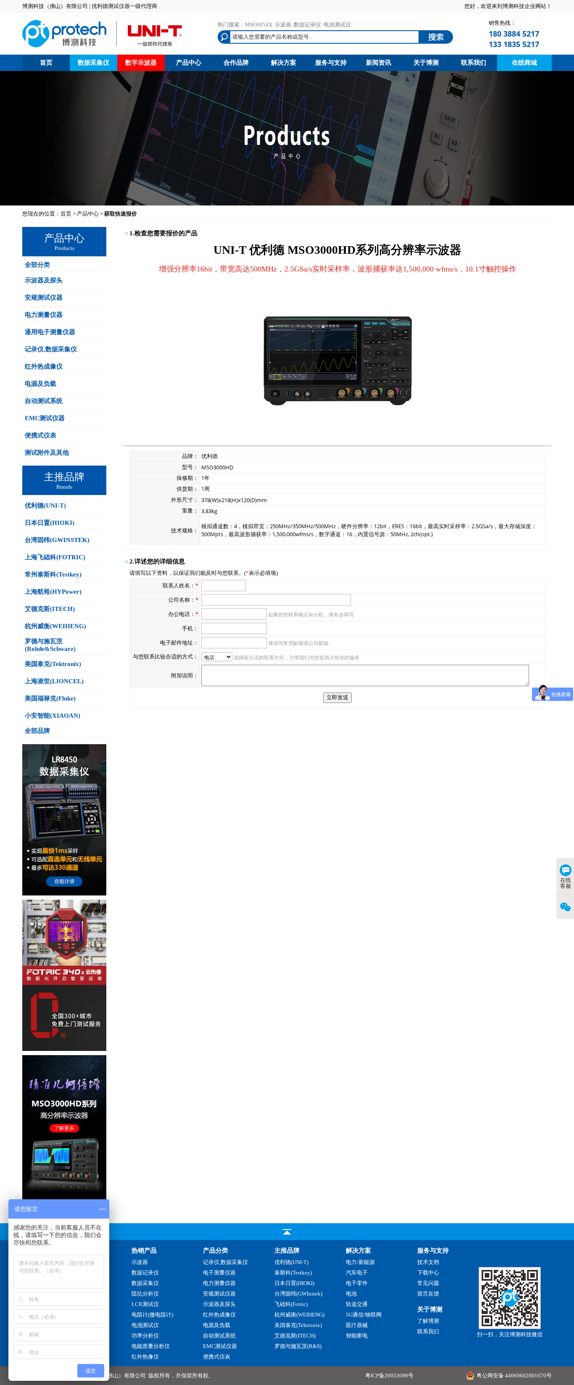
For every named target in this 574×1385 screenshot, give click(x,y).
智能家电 (357, 1335)
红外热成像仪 (44, 366)
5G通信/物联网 (364, 1314)
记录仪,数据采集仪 (51, 349)
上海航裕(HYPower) (53, 591)
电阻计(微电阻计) (152, 1314)
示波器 (283, 24)
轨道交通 (357, 1304)
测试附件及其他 (47, 452)
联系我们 (473, 62)
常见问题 (428, 1283)
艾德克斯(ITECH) (50, 609)
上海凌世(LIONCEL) (54, 681)
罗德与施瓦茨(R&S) (297, 1346)
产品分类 (215, 1250)
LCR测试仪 (145, 1304)
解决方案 (283, 62)
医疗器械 (357, 1325)
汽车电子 (357, 1272)
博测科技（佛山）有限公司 (113, 1375)
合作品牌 (236, 62)
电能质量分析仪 (151, 1346)
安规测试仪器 (44, 297)
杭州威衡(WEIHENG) (55, 626)
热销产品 (144, 1250)
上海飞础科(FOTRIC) (55, 557)
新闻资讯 (378, 62)
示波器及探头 (44, 280)
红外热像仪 (145, 1356)
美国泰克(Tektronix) (53, 664)
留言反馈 (428, 1293)
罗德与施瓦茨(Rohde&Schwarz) (50, 645)
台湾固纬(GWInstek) (298, 1293)
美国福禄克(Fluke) (50, 698)
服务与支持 (331, 62)
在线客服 (565, 883)
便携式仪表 (40, 435)
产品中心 (188, 62)
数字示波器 (141, 62)
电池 (351, 1293)
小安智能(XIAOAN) (52, 715)
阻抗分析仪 (145, 1293)
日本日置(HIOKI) (49, 522)
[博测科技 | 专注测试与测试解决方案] (102, 48)
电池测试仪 (337, 24)
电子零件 (357, 1283)
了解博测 (428, 1321)
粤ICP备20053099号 (389, 1375)
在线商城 (524, 62)
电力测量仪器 (44, 314)
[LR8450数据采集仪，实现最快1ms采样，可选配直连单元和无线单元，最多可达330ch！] (64, 893)
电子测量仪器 (219, 1272)
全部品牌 (37, 730)
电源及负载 (40, 383)
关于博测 (426, 62)
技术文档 (428, 1262)
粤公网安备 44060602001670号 (514, 1375)
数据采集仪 (93, 62)
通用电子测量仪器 (50, 332)
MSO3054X (258, 24)
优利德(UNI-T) (45, 505)
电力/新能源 (360, 1262)
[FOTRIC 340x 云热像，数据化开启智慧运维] (64, 1049)
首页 (46, 62)
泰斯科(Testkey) (293, 1272)
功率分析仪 (145, 1335)
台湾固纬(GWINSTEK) (57, 540)
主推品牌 (287, 1250)
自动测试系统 (44, 401)
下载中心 (428, 1272)
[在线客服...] (509, 1327)
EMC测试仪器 (45, 418)
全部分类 (37, 264)
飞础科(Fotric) (291, 1304)
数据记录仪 (307, 24)
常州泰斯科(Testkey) (53, 574)
